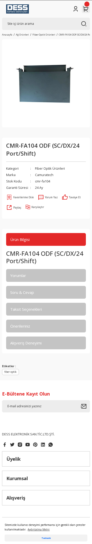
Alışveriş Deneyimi (26, 342)
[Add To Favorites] (20, 197)
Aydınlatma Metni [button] (39, 529)
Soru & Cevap (22, 292)
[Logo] (17, 9)
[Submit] (85, 406)
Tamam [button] (46, 538)
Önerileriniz (20, 326)
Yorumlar (18, 275)
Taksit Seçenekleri (26, 309)
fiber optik (10, 372)
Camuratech (44, 174)
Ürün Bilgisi (20, 239)
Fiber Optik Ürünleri (50, 168)
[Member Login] (76, 9)
